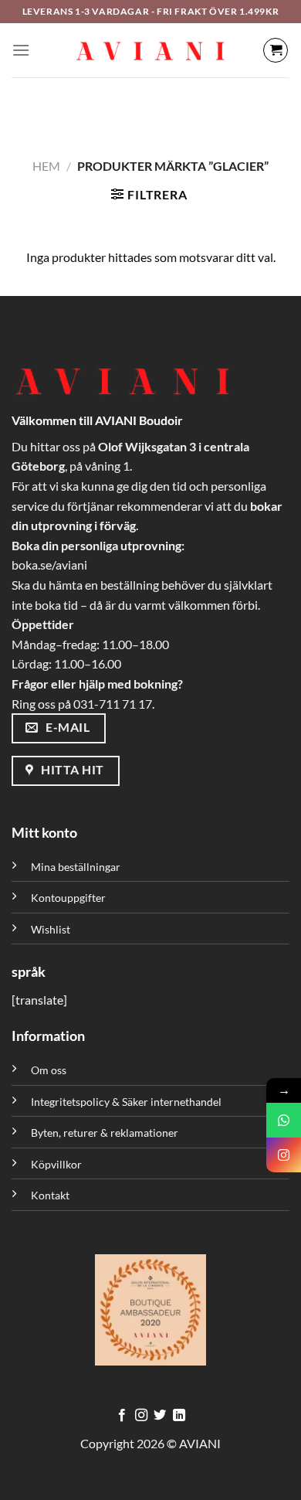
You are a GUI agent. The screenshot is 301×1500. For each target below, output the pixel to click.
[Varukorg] (275, 50)
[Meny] (21, 50)
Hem (46, 165)
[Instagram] (283, 1155)
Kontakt (50, 1195)
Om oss (48, 1070)
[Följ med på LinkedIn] (179, 1416)
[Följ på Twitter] (160, 1416)
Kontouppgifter (68, 897)
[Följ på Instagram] (141, 1416)
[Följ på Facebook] (122, 1416)
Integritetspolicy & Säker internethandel (126, 1101)
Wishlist (50, 929)
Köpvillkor (56, 1164)
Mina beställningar (77, 866)
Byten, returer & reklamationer (104, 1132)
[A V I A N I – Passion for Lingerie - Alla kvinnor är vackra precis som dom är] (150, 50)
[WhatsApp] (283, 1120)
